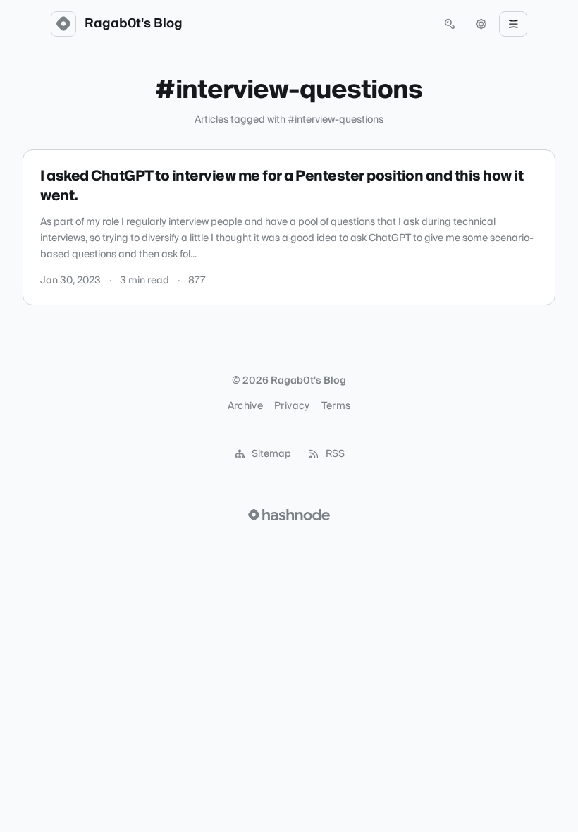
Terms (336, 406)
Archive (245, 406)
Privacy (291, 406)
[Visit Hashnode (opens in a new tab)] (289, 515)
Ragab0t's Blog (134, 24)
